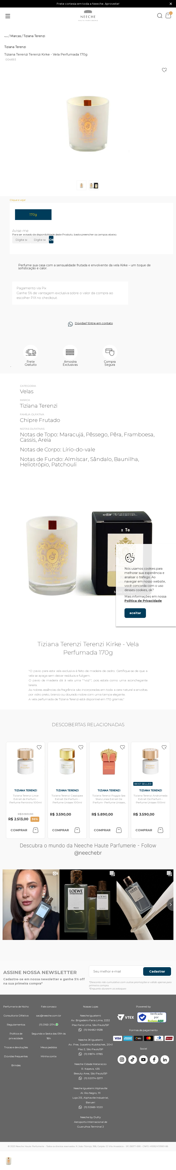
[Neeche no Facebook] (154, 1059)
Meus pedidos (49, 1047)
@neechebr (88, 853)
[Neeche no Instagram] (122, 1059)
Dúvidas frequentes (16, 1056)
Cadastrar (157, 971)
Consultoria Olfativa (16, 1015)
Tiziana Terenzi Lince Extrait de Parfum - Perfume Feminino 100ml (25, 799)
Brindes (16, 1065)
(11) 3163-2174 (47, 1024)
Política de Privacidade (143, 601)
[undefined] (88, 120)
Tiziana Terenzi (15, 47)
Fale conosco (48, 1006)
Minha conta (48, 1056)
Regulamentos (16, 1024)
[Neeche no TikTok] (132, 1059)
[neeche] (88, 15)
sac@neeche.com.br (48, 1015)
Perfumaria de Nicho (16, 1006)
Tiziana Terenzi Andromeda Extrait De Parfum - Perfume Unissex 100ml (150, 799)
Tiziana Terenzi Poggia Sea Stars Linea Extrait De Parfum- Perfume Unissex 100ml (108, 800)
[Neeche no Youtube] (143, 1059)
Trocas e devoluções (16, 1047)
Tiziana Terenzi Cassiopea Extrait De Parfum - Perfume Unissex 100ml (67, 799)
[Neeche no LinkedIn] (165, 1059)
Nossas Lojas (90, 1006)
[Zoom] (81, 185)
